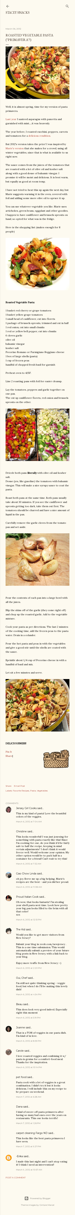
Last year (11, 119)
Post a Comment (16, 1177)
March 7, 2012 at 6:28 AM (28, 1096)
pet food (21, 1077)
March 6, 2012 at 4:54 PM (28, 994)
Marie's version (15, 148)
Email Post (19, 786)
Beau (19, 1004)
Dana (19, 1106)
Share (9, 756)
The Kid (20, 929)
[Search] (67, 5)
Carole (20, 1050)
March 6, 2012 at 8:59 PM (28, 1041)
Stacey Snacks (17, 12)
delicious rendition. (39, 135)
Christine (21, 831)
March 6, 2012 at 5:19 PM (28, 1017)
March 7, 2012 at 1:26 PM (28, 1123)
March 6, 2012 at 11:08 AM (29, 887)
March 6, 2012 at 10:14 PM (29, 1067)
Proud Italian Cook (27, 896)
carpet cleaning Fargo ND (32, 1133)
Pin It (9, 751)
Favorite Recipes (21, 790)
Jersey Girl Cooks (26, 808)
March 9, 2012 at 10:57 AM (29, 1169)
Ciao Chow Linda (26, 873)
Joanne (20, 1027)
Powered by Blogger (40, 1198)
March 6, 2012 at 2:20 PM (29, 968)
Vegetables (42, 790)
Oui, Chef (21, 977)
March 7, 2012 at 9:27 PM (28, 1146)
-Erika (19, 1156)
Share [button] (8, 786)
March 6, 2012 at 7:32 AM (28, 863)
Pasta (33, 790)
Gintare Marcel (46, 1205)
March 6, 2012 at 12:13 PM (28, 919)
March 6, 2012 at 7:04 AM (29, 821)
